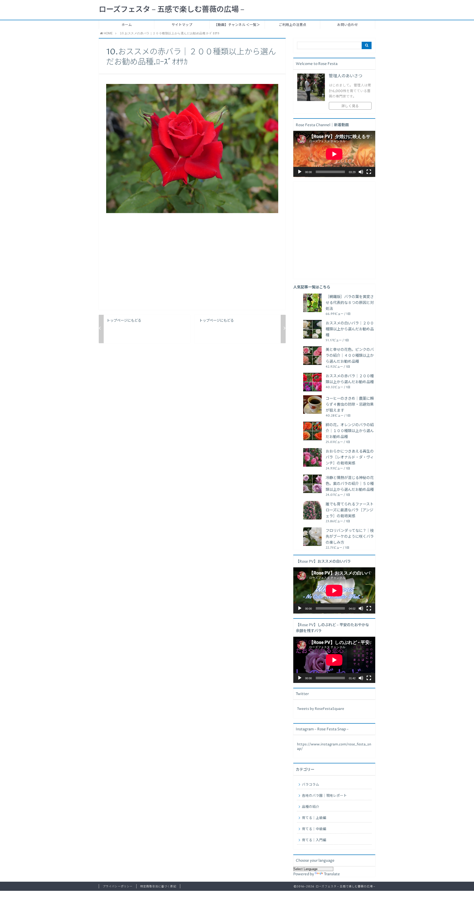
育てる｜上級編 (314, 818)
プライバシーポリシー (118, 886)
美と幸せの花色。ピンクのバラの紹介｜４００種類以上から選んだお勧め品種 (350, 355)
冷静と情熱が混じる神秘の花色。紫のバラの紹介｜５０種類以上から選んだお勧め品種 (350, 483)
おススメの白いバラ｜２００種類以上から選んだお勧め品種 (350, 329)
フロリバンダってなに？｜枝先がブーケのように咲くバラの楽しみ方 (350, 536)
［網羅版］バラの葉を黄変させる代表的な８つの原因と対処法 (350, 302)
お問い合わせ (347, 25)
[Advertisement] (192, 265)
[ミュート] (360, 171)
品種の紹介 (310, 807)
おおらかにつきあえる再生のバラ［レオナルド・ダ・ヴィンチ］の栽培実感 (350, 457)
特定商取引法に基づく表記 (158, 886)
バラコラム (310, 784)
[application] (334, 154)
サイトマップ (182, 25)
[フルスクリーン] (368, 171)
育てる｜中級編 (314, 829)
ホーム (126, 25)
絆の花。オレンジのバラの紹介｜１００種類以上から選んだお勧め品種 (350, 430)
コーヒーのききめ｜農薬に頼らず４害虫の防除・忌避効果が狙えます (350, 404)
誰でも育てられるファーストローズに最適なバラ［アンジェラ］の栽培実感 (350, 510)
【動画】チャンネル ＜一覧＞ (237, 25)
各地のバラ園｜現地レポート (324, 796)
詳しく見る (350, 106)
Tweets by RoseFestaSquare (320, 709)
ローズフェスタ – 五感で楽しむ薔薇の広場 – (171, 9)
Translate (332, 874)
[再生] (299, 171)
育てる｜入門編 (314, 840)
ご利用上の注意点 (292, 25)
